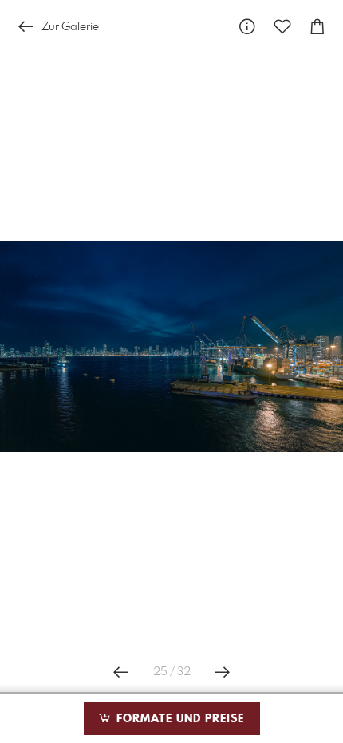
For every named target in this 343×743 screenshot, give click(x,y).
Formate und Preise (178, 719)
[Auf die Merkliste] (282, 26)
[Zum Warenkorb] (317, 26)
